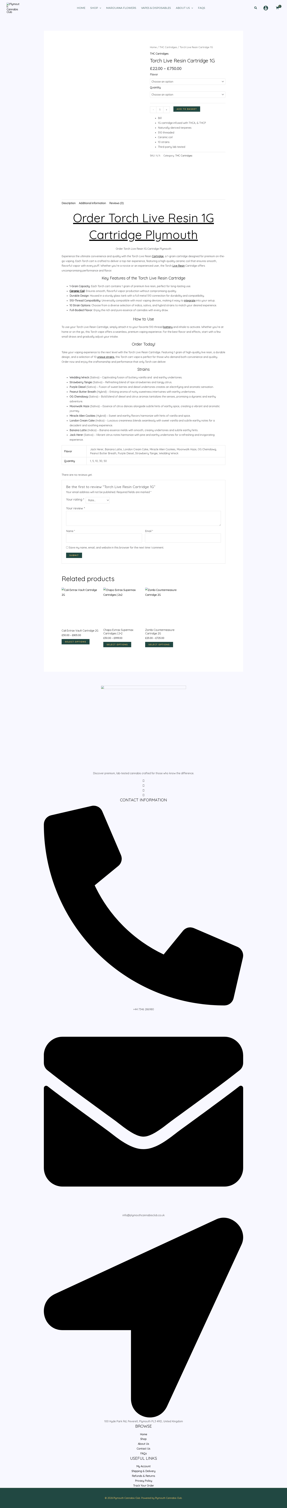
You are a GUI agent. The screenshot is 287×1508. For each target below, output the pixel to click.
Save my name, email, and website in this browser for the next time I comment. (116, 547)
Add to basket (187, 109)
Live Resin (178, 265)
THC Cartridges (168, 47)
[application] (99, 8)
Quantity (155, 87)
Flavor (154, 74)
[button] (255, 8)
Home (153, 47)
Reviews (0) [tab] (116, 203)
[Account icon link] (265, 7)
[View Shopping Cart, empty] (277, 7)
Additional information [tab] (92, 203)
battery (168, 327)
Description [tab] (69, 203)
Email (149, 531)
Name (70, 531)
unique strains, (106, 357)
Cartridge (158, 256)
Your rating (75, 499)
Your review (75, 508)
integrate (189, 300)
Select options (75, 641)
